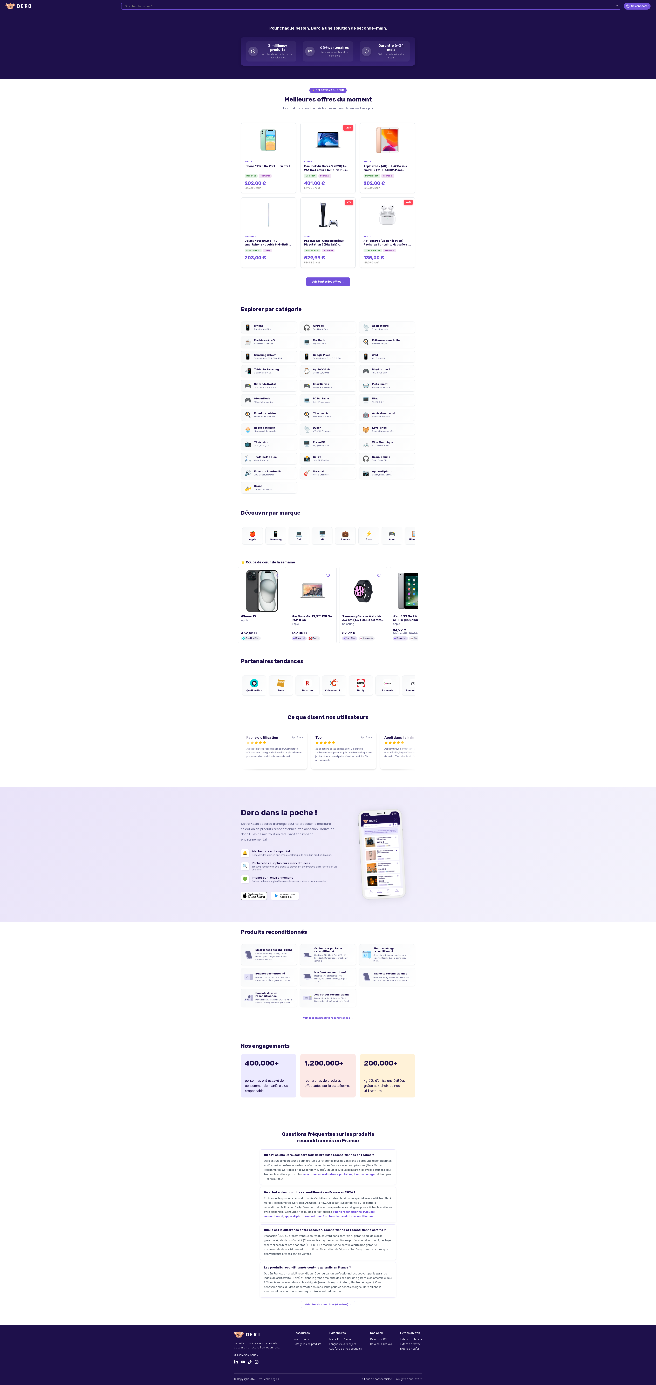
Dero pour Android (381, 1344)
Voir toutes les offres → (328, 281)
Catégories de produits (307, 1344)
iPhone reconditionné (347, 1211)
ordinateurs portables (337, 1174)
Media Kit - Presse (340, 1339)
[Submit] (617, 6)
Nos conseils (301, 1339)
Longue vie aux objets (342, 1344)
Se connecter (639, 6)
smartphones (312, 1174)
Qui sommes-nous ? (246, 1355)
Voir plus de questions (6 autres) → (328, 1304)
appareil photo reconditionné (304, 1216)
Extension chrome (411, 1339)
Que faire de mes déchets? (345, 1348)
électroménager (365, 1174)
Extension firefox (410, 1344)
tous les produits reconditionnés (351, 1216)
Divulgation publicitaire (408, 1379)
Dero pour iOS (378, 1339)
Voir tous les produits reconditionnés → (328, 1017)
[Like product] (277, 575)
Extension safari (410, 1348)
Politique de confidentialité (376, 1379)
